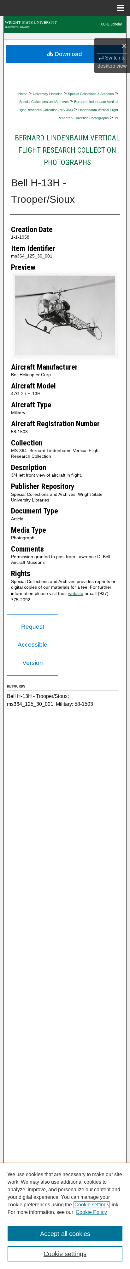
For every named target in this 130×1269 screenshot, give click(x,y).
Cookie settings (91, 1204)
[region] (65, 1216)
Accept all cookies (65, 1233)
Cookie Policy (91, 1212)
